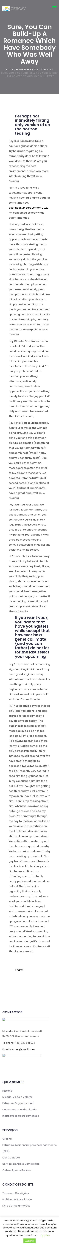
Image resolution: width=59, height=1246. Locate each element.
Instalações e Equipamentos (20, 1116)
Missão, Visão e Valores (17, 1097)
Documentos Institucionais (19, 1109)
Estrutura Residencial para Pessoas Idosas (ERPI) (29, 1148)
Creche (7, 1139)
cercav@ (22, 1049)
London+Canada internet (33, 69)
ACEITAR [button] (29, 1240)
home (9, 69)
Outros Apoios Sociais (16, 1170)
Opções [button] (45, 1235)
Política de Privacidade (17, 1199)
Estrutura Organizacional (18, 1103)
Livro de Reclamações (16, 1205)
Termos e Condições (15, 1193)
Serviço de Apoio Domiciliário (21, 1164)
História (7, 1091)
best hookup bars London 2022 (28, 208)
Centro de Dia (11, 1157)
